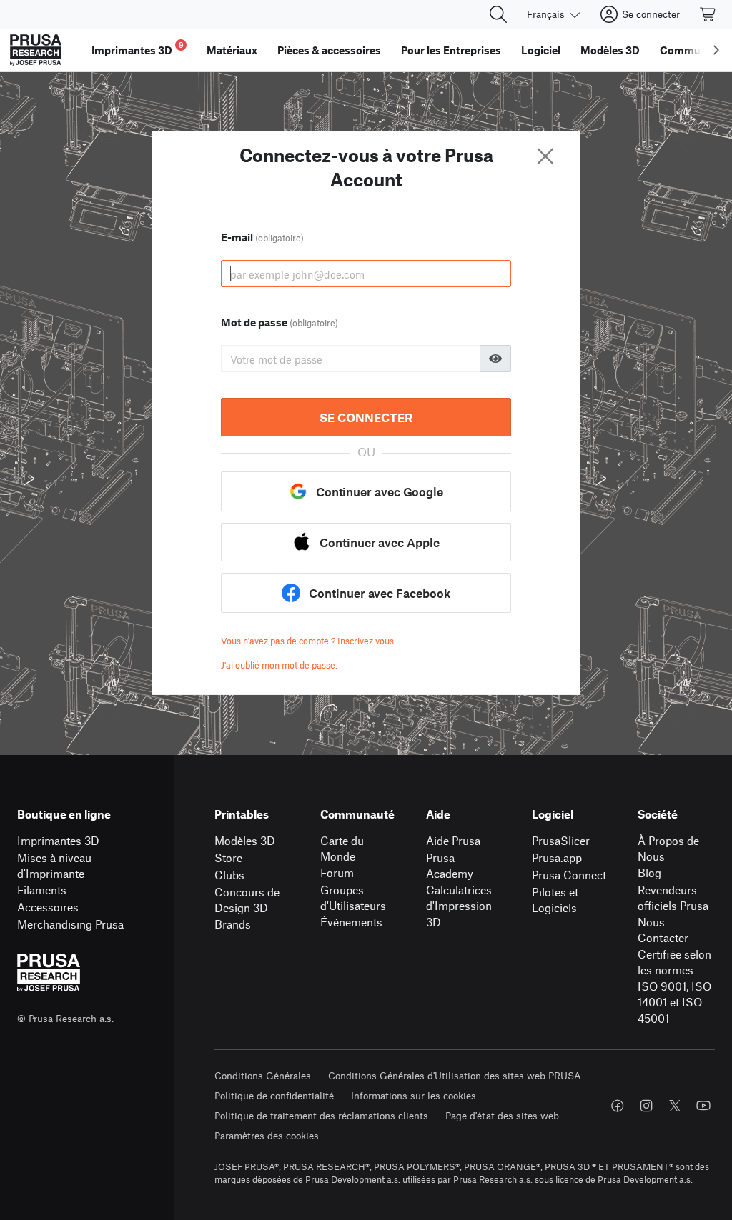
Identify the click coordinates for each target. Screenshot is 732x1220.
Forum (337, 872)
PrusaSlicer (561, 840)
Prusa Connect (569, 874)
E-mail (262, 237)
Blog (649, 872)
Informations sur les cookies (413, 1095)
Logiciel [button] (540, 50)
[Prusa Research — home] (35, 50)
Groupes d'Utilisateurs (353, 898)
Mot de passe (279, 322)
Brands (232, 924)
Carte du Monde (342, 849)
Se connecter (366, 417)
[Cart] (708, 14)
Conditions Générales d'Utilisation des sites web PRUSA (454, 1075)
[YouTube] (703, 1105)
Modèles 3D (244, 840)
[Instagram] (646, 1105)
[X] (674, 1105)
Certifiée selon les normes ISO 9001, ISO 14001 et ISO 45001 (674, 986)
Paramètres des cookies (266, 1135)
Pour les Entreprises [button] (451, 50)
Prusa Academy (449, 866)
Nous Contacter (663, 930)
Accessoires (48, 907)
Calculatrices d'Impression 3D (459, 906)
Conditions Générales (262, 1075)
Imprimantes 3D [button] (138, 48)
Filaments (41, 889)
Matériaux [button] (232, 50)
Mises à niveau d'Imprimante (54, 866)
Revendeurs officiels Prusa (673, 898)
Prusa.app (557, 857)
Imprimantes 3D (58, 840)
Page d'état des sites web (502, 1115)
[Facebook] (617, 1105)
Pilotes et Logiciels (555, 900)
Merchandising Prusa (70, 924)
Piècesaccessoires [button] (329, 50)
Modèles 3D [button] (610, 50)
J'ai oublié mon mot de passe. (279, 665)
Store (228, 857)
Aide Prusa (453, 840)
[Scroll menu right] (716, 50)
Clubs (229, 874)
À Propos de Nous (668, 849)
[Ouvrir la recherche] (498, 14)
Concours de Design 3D (247, 900)
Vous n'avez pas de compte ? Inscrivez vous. (308, 640)
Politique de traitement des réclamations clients (321, 1115)
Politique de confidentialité (274, 1095)
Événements (351, 922)
